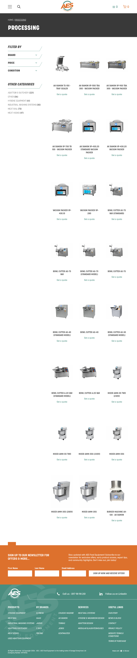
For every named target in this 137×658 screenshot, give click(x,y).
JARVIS (39, 623)
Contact (112, 623)
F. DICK (39, 629)
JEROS (61, 629)
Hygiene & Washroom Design (91, 618)
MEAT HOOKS (16, 113)
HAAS (38, 618)
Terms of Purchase (117, 641)
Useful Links (115, 607)
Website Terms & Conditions (116, 635)
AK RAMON (62, 618)
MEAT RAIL (15, 109)
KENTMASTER (64, 634)
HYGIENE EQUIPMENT (19, 101)
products (13, 607)
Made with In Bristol (120, 651)
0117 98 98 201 (78, 594)
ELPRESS (40, 613)
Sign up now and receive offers (109, 573)
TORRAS (61, 623)
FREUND (39, 634)
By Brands (42, 607)
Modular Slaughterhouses (91, 629)
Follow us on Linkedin (116, 594)
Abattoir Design (85, 623)
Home (10, 20)
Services (83, 607)
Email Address (68, 568)
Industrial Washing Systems (24, 105)
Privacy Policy (115, 629)
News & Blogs (114, 618)
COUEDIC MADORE (66, 613)
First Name (13, 568)
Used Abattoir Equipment (19, 639)
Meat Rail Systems (86, 613)
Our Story (113, 613)
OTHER (13, 97)
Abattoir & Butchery (21, 93)
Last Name (39, 568)
